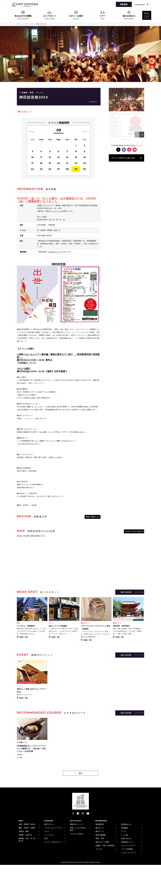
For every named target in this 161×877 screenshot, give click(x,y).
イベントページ (56, 211)
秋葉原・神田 (28, 93)
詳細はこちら (27, 363)
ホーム (19, 24)
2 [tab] (126, 139)
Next (141, 135)
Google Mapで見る (133, 531)
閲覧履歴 (124, 4)
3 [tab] (129, 139)
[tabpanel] (126, 99)
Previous (137, 135)
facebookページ (54, 252)
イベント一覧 (28, 24)
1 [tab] (123, 139)
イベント (94, 102)
